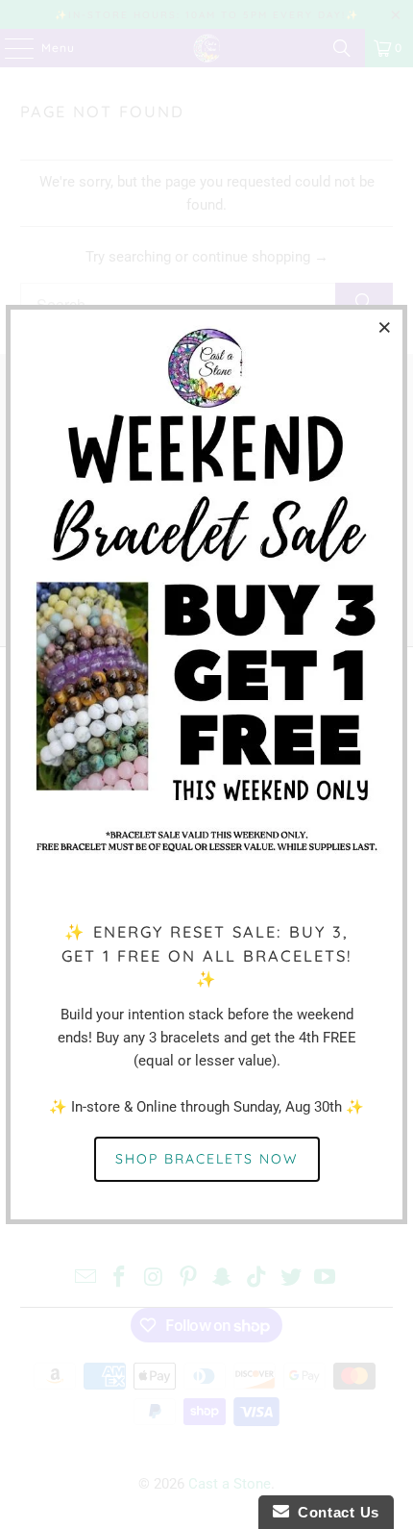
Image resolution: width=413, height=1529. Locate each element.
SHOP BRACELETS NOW (207, 1158)
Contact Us (334, 1512)
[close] (385, 327)
